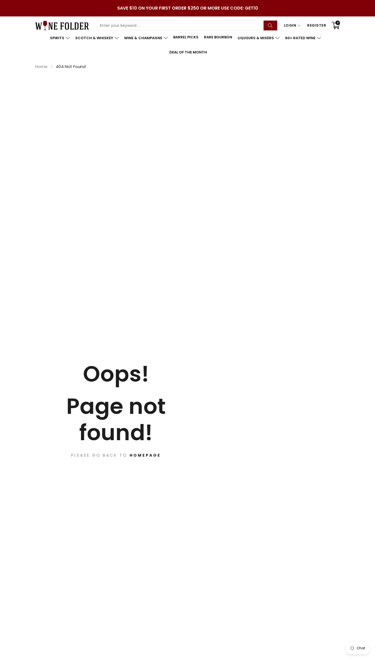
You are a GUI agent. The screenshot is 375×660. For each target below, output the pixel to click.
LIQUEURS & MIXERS (256, 38)
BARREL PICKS (185, 37)
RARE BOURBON (218, 37)
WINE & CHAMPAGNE (143, 38)
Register (316, 25)
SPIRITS (57, 38)
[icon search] (270, 25)
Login (290, 25)
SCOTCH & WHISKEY (94, 38)
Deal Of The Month (188, 52)
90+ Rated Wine (300, 38)
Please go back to (116, 455)
